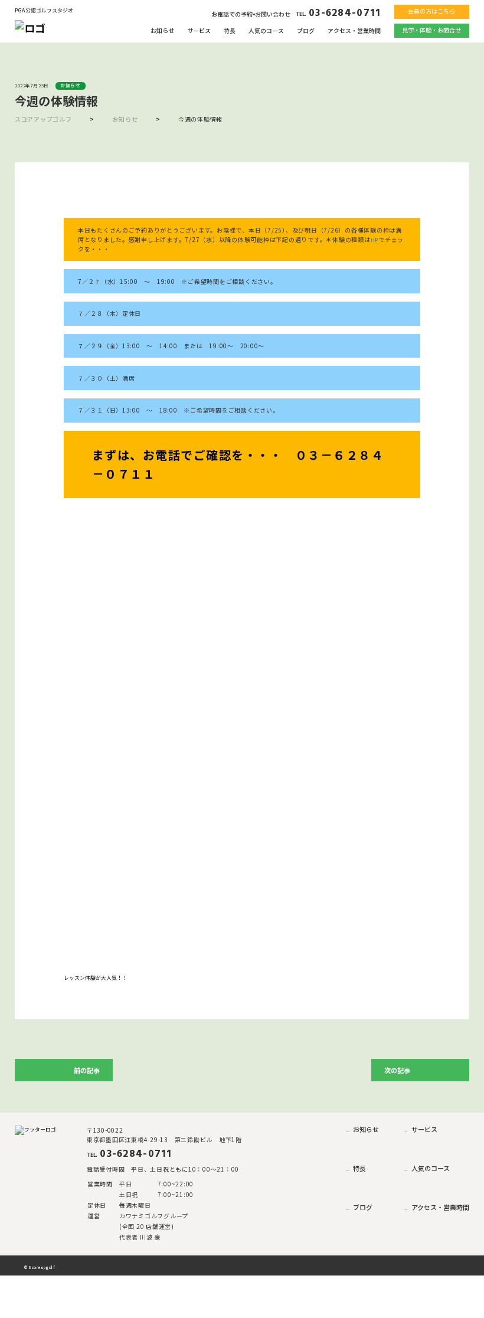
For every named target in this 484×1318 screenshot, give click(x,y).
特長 (230, 30)
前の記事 (87, 1070)
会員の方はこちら (431, 10)
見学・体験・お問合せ (431, 29)
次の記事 (397, 1070)
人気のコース (266, 30)
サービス (199, 30)
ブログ (306, 30)
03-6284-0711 (338, 13)
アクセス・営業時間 (354, 30)
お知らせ (162, 30)
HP (375, 240)
